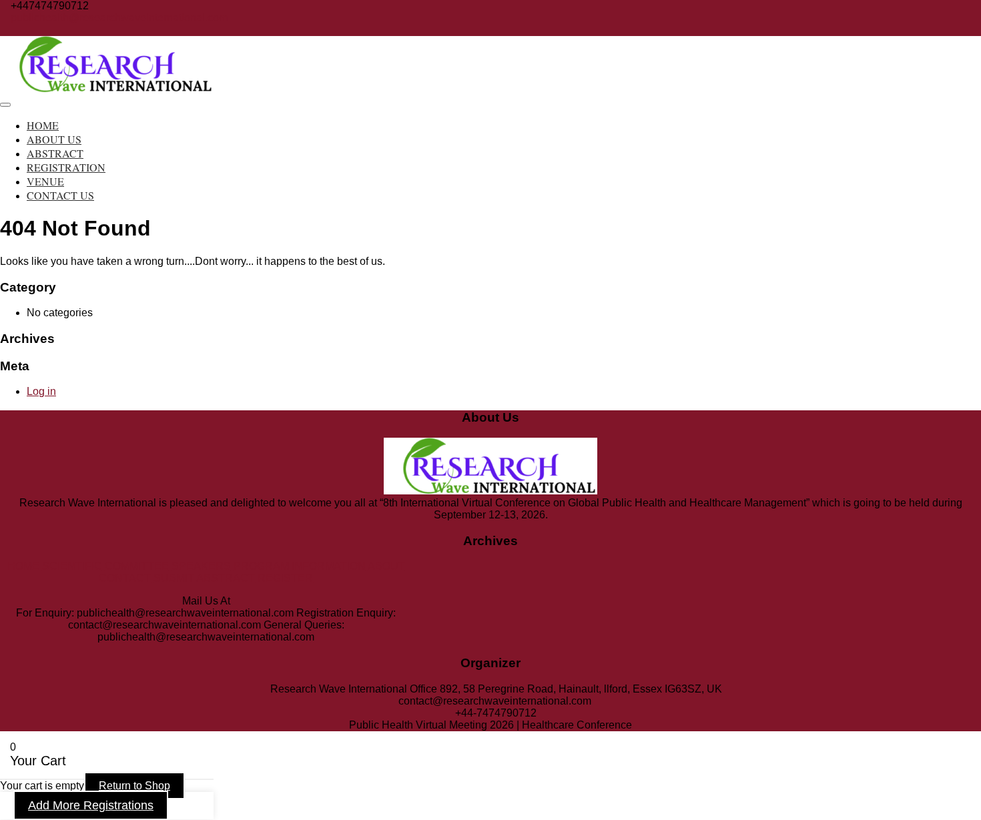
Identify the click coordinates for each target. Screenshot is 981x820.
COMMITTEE (137, 566)
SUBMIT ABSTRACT (204, 578)
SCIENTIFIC (72, 566)
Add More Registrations (90, 805)
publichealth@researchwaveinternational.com (119, 17)
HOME (43, 125)
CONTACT (125, 578)
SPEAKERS (201, 566)
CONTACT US (60, 195)
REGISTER (285, 578)
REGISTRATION (66, 167)
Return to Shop (134, 785)
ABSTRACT (55, 153)
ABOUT (386, 566)
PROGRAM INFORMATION (300, 566)
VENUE (45, 181)
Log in (41, 391)
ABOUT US (54, 139)
